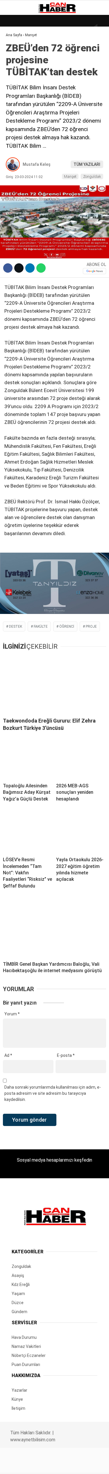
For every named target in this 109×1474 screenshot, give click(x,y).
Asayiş (15, 131)
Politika (17, 119)
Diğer (14, 142)
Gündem (17, 71)
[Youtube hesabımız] (69, 1464)
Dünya (15, 48)
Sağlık (16, 107)
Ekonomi (17, 60)
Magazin (18, 95)
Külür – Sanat (24, 83)
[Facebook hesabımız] (18, 1464)
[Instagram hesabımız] (52, 1464)
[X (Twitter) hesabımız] (35, 1464)
